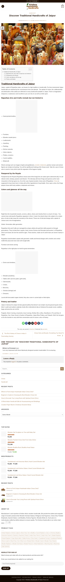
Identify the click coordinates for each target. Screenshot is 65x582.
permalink (45, 329)
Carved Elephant (40, 532)
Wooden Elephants (6, 543)
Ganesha (15, 535)
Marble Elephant (56, 535)
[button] (2, 6)
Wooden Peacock (28, 543)
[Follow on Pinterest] (9, 522)
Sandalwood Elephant (56, 538)
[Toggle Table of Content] (29, 69)
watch (7, 541)
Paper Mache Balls (16, 538)
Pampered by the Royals (12, 75)
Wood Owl (56, 543)
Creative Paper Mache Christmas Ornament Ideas (16, 404)
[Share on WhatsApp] (23, 323)
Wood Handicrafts (38, 543)
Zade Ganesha (5, 546)
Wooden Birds (30, 541)
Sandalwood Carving (44, 538)
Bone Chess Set (25, 532)
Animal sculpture (16, 532)
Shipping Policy (16, 577)
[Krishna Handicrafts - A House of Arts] (32, 6)
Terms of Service (48, 577)
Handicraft (32, 13)
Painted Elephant (6, 538)
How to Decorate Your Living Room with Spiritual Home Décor (20, 398)
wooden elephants (40, 165)
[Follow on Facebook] (6, 522)
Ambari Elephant (6, 532)
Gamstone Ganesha (7, 535)
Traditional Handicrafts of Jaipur (11, 71)
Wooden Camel (39, 541)
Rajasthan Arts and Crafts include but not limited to (18, 73)
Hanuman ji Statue (23, 535)
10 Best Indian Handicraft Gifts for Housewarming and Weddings (20, 401)
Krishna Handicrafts (40, 20)
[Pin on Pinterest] (35, 323)
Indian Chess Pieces (35, 535)
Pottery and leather (10, 79)
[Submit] (62, 368)
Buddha (33, 532)
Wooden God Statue (18, 543)
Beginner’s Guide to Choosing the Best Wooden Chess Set (19, 395)
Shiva (3, 541)
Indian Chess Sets (46, 535)
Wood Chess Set (15, 541)
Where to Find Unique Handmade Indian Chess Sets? (17, 391)
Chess (56, 181)
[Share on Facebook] (26, 323)
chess (47, 532)
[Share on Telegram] (41, 323)
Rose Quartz (34, 538)
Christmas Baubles (55, 532)
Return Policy (26, 577)
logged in (14, 361)
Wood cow (23, 541)
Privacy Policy (37, 577)
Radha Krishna (26, 538)
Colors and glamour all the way (13, 77)
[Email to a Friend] (32, 323)
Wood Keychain (48, 543)
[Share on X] (29, 323)
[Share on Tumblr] (38, 323)
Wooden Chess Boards (50, 541)
